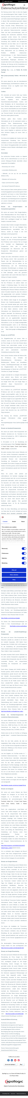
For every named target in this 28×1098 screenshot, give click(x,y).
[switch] (24, 553)
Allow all (14, 570)
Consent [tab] (5, 521)
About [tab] (23, 521)
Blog (21, 1064)
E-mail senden (23, 1)
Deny (14, 579)
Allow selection (14, 574)
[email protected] (9, 75)
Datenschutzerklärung (21, 1093)
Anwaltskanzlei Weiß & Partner (9, 1050)
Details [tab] (14, 521)
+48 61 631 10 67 (8, 1)
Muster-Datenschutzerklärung (9, 1048)
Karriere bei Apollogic (10, 1064)
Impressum (13, 1093)
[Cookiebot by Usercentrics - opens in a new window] (19, 517)
